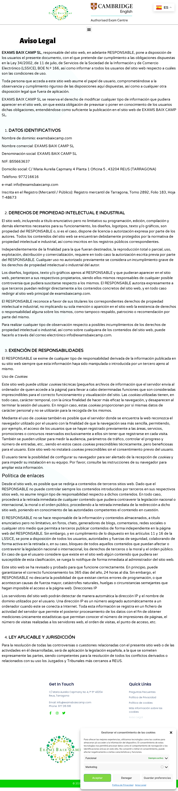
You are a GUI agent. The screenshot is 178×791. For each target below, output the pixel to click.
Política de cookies (141, 703)
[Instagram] (57, 713)
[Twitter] (63, 713)
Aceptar (97, 778)
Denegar (126, 778)
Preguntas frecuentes (142, 692)
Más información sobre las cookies (145, 710)
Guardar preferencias (157, 778)
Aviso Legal (140, 785)
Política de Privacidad (122, 785)
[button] (171, 732)
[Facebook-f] (50, 713)
